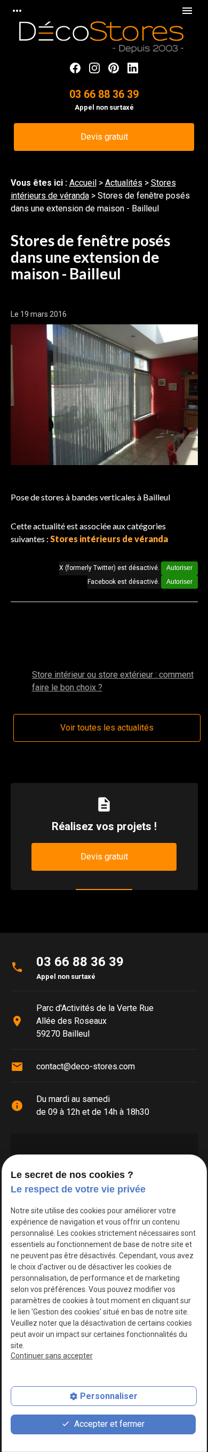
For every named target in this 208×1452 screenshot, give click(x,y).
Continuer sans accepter (52, 1355)
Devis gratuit (104, 137)
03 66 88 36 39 (104, 94)
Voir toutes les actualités (107, 728)
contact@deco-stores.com (85, 1066)
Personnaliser (109, 1396)
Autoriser (179, 568)
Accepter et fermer (108, 1424)
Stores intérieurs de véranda (109, 539)
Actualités (123, 183)
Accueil (83, 183)
